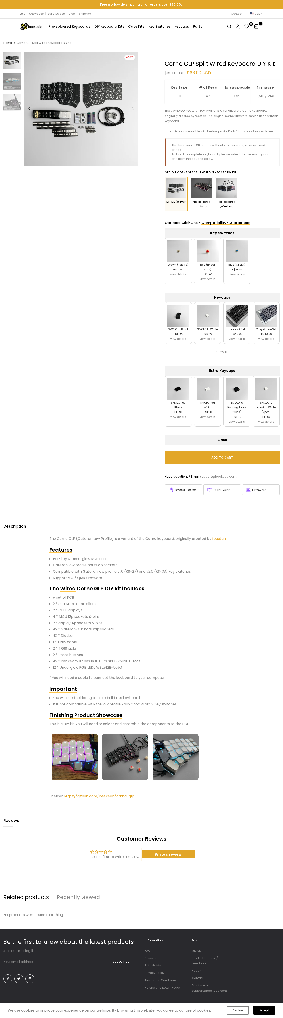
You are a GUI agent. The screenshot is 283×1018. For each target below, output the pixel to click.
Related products (26, 897)
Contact (236, 13)
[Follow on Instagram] (29, 978)
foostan (219, 538)
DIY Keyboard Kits (109, 26)
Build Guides (56, 13)
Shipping (85, 13)
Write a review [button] (168, 854)
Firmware (259, 490)
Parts (197, 26)
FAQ (148, 950)
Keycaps (181, 26)
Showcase (36, 13)
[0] (246, 26)
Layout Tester (185, 490)
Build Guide (222, 490)
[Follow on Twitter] (18, 978)
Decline (238, 1010)
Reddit (196, 970)
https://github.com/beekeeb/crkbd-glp (99, 796)
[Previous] (33, 109)
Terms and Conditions (160, 980)
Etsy (22, 13)
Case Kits (136, 26)
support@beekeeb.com (218, 476)
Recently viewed (78, 897)
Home (7, 43)
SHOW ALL (222, 352)
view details (178, 274)
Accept (264, 1010)
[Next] (130, 109)
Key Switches (160, 26)
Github (196, 950)
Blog (72, 13)
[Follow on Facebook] (7, 978)
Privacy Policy (154, 973)
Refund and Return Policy (162, 987)
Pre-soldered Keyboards (69, 26)
